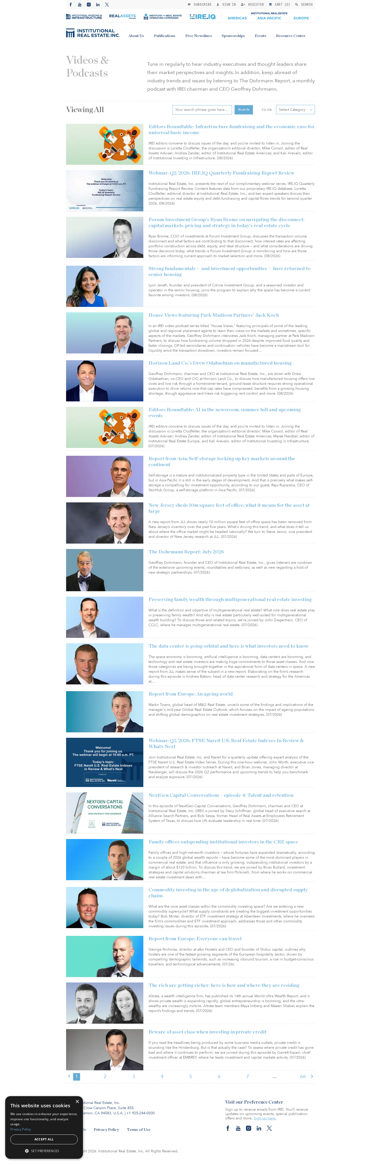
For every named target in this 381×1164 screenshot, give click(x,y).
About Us (136, 36)
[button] (44, 1151)
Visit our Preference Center (254, 1102)
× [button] (77, 1102)
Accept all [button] (44, 1139)
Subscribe (201, 4)
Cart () (281, 4)
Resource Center (290, 36)
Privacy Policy (106, 1130)
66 (303, 1076)
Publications (164, 36)
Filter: (267, 109)
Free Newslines (198, 36)
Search (305, 4)
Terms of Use (139, 1130)
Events (260, 36)
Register (255, 4)
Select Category (292, 109)
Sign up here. (265, 1118)
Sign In (228, 4)
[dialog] (44, 1127)
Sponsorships (233, 36)
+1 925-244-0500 (140, 1113)
